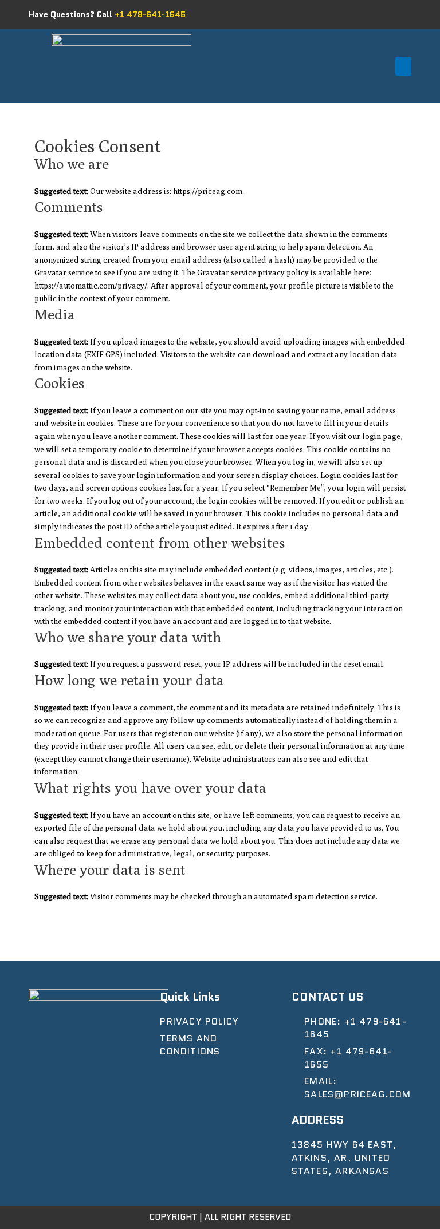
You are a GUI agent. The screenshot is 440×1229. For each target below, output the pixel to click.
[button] (403, 66)
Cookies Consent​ (97, 146)
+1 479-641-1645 (150, 14)
